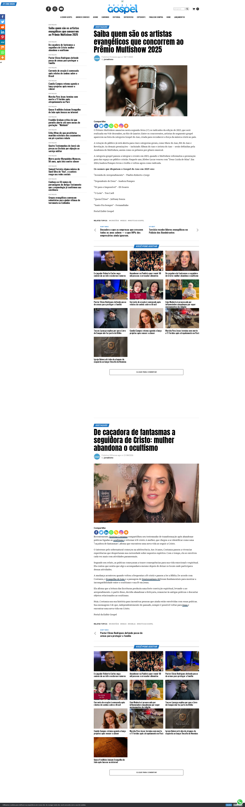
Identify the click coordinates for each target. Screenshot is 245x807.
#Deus (123, 221)
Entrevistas (128, 17)
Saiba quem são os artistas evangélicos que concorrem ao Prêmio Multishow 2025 (63, 31)
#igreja (132, 592)
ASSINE (95, 17)
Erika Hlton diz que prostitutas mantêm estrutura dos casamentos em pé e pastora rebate (64, 135)
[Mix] (2, 47)
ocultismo (118, 508)
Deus (185, 573)
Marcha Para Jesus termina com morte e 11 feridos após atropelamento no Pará (63, 99)
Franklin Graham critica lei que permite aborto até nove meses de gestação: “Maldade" (64, 122)
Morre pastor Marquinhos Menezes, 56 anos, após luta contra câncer (64, 160)
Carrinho (105, 17)
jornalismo (108, 59)
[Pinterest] (2, 37)
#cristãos (114, 221)
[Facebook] (96, 126)
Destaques (52, 25)
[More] (126, 126)
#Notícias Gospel (136, 221)
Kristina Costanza (118, 505)
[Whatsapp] (111, 126)
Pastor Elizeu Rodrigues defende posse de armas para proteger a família (63, 60)
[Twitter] (101, 126)
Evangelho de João (115, 547)
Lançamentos (179, 17)
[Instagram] (121, 126)
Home (169, 17)
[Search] (187, 9)
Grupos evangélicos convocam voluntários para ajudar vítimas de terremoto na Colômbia (64, 200)
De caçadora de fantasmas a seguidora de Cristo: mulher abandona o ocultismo (61, 47)
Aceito (229, 805)
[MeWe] (2, 42)
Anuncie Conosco (82, 17)
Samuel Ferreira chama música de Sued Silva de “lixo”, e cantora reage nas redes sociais (64, 172)
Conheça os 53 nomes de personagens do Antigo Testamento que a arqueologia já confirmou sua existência (64, 186)
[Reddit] (2, 26)
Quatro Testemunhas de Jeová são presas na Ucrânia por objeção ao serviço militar (64, 148)
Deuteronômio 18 (151, 547)
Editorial (116, 17)
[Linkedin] (106, 126)
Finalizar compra (156, 17)
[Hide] (1, 62)
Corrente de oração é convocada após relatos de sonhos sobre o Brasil (63, 73)
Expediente (141, 17)
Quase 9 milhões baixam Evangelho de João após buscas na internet (64, 110)
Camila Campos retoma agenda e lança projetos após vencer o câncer (63, 86)
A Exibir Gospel (66, 17)
